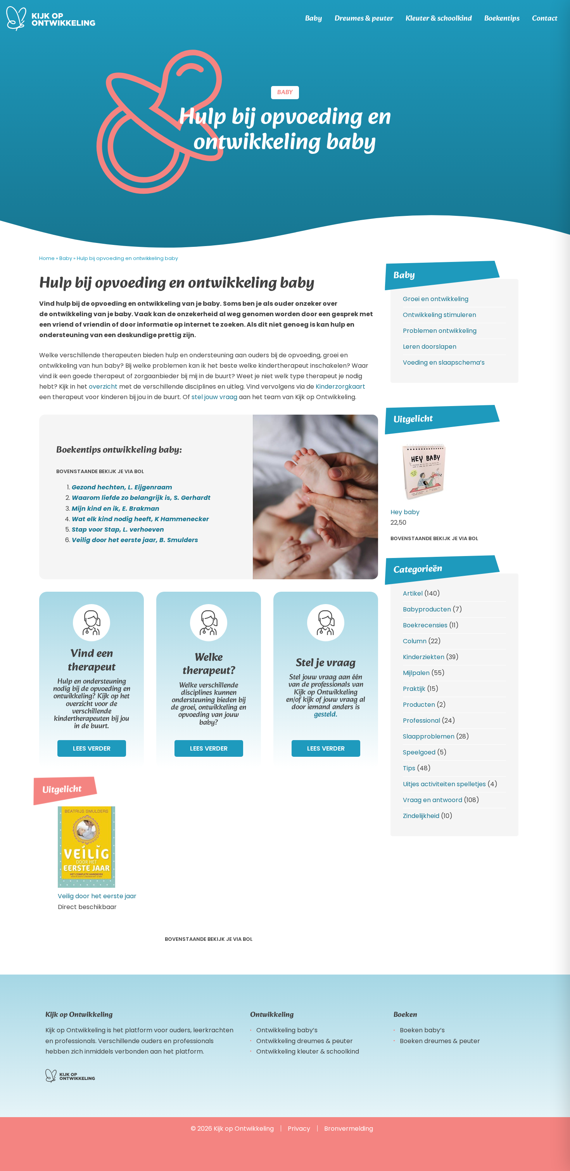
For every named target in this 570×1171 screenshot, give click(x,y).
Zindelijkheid (421, 815)
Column (415, 641)
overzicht (103, 386)
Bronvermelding (348, 1128)
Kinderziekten (423, 657)
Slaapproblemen (428, 736)
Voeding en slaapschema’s (444, 362)
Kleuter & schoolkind (439, 18)
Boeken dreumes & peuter (440, 1041)
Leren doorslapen (429, 346)
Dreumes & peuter (364, 18)
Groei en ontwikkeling (435, 298)
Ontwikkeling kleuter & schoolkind (307, 1051)
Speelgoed (419, 752)
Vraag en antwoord (432, 800)
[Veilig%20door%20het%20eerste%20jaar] (86, 885)
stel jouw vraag (214, 397)
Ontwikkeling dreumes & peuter (304, 1041)
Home (47, 258)
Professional (421, 720)
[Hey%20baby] (423, 501)
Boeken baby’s (422, 1030)
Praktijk (414, 688)
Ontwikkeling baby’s (287, 1030)
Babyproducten (427, 609)
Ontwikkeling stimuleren (439, 314)
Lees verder (92, 748)
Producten (419, 704)
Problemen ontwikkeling (440, 330)
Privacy (299, 1128)
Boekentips (502, 18)
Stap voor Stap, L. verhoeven (118, 529)
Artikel (413, 593)
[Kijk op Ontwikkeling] (50, 18)
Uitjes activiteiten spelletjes (444, 784)
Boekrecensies (425, 625)
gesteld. (325, 714)
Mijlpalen (416, 672)
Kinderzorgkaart (340, 386)
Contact (545, 18)
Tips (409, 768)
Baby (313, 18)
